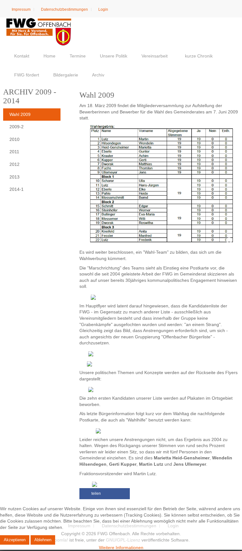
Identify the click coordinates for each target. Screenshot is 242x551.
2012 (14, 164)
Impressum (21, 9)
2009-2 (16, 126)
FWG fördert (26, 74)
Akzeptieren (15, 539)
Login (102, 9)
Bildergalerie (65, 74)
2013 (14, 176)
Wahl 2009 (20, 114)
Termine (77, 55)
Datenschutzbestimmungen (64, 9)
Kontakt (21, 55)
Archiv (97, 74)
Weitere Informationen (121, 547)
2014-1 (16, 189)
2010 (14, 139)
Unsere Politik (113, 55)
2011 (14, 151)
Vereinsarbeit (154, 55)
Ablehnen (42, 539)
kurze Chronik (198, 55)
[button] (104, 493)
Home (48, 55)
